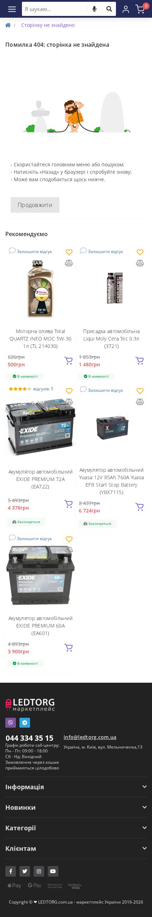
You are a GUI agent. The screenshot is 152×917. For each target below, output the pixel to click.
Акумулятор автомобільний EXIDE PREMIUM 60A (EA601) (40, 625)
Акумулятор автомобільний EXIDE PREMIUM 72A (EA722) (40, 479)
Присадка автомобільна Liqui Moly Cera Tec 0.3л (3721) (111, 338)
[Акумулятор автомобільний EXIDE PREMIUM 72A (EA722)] (40, 426)
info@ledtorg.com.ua (90, 737)
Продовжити (35, 205)
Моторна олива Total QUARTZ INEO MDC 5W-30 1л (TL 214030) (40, 338)
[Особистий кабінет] (126, 9)
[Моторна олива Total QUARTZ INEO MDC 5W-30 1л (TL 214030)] (40, 288)
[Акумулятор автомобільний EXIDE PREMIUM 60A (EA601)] (40, 575)
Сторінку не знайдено (48, 25)
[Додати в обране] (69, 253)
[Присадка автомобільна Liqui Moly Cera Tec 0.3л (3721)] (111, 288)
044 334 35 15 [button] (29, 738)
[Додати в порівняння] (69, 263)
